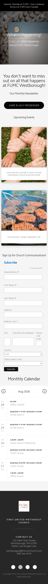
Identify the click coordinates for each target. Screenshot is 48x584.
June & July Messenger (24, 105)
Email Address (11, 272)
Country (7, 350)
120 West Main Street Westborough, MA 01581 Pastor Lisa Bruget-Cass (24, 543)
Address (8, 310)
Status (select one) (13, 359)
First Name (10, 285)
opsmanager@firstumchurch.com (24, 550)
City (6, 333)
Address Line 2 (11, 321)
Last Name (10, 298)
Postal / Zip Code (39, 336)
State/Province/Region (23, 333)
